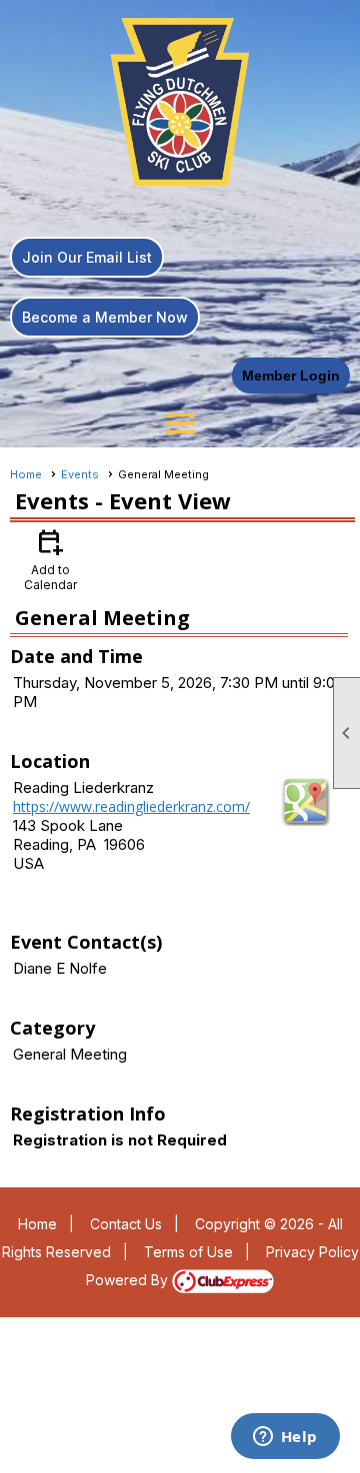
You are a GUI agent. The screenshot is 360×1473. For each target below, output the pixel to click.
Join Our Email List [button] (87, 257)
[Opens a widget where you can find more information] (285, 1438)
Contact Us (126, 1223)
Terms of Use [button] (188, 1251)
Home (26, 474)
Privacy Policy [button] (312, 1251)
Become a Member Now (105, 317)
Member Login (291, 375)
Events (80, 474)
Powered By (129, 1279)
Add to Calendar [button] (50, 558)
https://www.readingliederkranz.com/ (131, 806)
